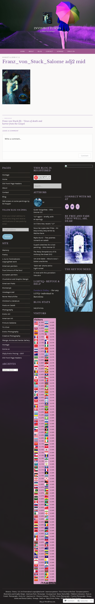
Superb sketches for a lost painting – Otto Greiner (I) (44, 246)
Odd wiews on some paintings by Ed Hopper (15, 202)
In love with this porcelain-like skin (45, 274)
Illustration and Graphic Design (15, 279)
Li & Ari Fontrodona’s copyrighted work (11, 260)
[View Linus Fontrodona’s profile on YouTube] (72, 207)
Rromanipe (6, 288)
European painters (9, 275)
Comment (84, 156)
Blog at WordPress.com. (47, 602)
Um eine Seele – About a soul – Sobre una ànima (46, 260)
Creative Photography (11, 336)
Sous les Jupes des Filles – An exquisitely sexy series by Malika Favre (46, 230)
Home (22, 51)
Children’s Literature (10, 301)
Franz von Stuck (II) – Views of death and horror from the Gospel (22, 121)
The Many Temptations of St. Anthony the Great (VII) (45, 253)
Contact (49, 51)
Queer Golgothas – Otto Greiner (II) (43, 211)
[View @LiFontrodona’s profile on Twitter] (67, 207)
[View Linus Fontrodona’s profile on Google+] (78, 207)
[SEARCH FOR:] (47, 186)
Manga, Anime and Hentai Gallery (16, 340)
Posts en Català (8, 305)
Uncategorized (8, 292)
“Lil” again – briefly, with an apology (44, 218)
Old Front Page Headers (12, 184)
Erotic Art (6, 314)
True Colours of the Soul (12, 270)
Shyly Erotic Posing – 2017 (13, 353)
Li (19, 57)
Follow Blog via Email (14, 210)
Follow (7, 237)
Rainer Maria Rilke (9, 297)
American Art (7, 318)
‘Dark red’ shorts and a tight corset (43, 267)
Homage (60, 51)
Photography (7, 310)
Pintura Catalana (9, 323)
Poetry (5, 255)
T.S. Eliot (5, 327)
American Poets (8, 284)
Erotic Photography (10, 332)
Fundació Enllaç (41, 290)
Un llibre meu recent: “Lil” (44, 224)
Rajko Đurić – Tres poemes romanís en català (44, 239)
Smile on (71, 51)
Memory (5, 250)
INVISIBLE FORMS (47, 28)
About (31, 51)
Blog (40, 51)
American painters (9, 266)
